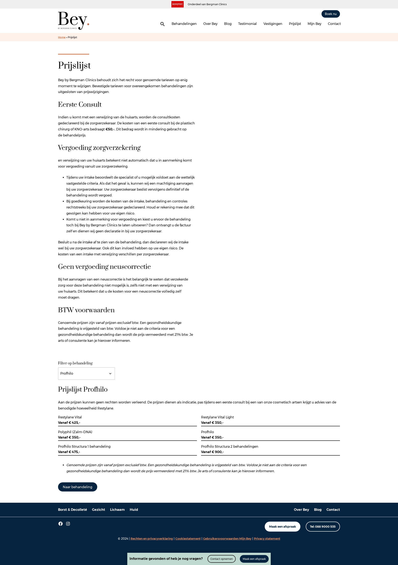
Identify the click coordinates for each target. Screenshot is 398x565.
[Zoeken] (162, 24)
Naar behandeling (77, 487)
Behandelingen (184, 24)
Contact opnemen (221, 558)
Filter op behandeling (75, 363)
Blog (228, 24)
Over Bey (210, 24)
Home (62, 37)
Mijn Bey (314, 24)
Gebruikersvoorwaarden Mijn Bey (227, 538)
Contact (334, 24)
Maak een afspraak (282, 526)
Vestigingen (272, 24)
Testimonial (247, 24)
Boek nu (331, 14)
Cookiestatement (188, 538)
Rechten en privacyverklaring (152, 538)
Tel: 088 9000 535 (323, 526)
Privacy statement (267, 538)
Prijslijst (295, 24)
